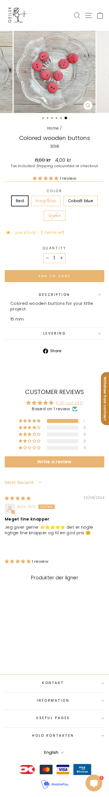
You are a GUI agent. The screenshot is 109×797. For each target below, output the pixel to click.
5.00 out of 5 (69, 403)
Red (20, 201)
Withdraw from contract (105, 398)
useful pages (53, 718)
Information (53, 700)
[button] (46, 178)
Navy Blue (45, 201)
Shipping (44, 165)
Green (54, 215)
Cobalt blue (80, 201)
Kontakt (53, 683)
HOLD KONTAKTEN (53, 735)
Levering (54, 333)
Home (53, 128)
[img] (18, 498)
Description (54, 294)
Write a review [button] (54, 462)
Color (54, 191)
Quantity (54, 248)
